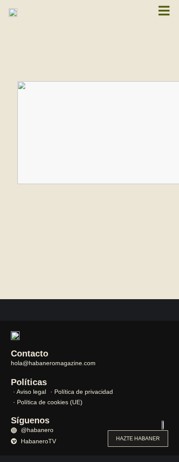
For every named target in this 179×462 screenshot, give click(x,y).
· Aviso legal (29, 391)
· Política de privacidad (81, 391)
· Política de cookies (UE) (48, 402)
